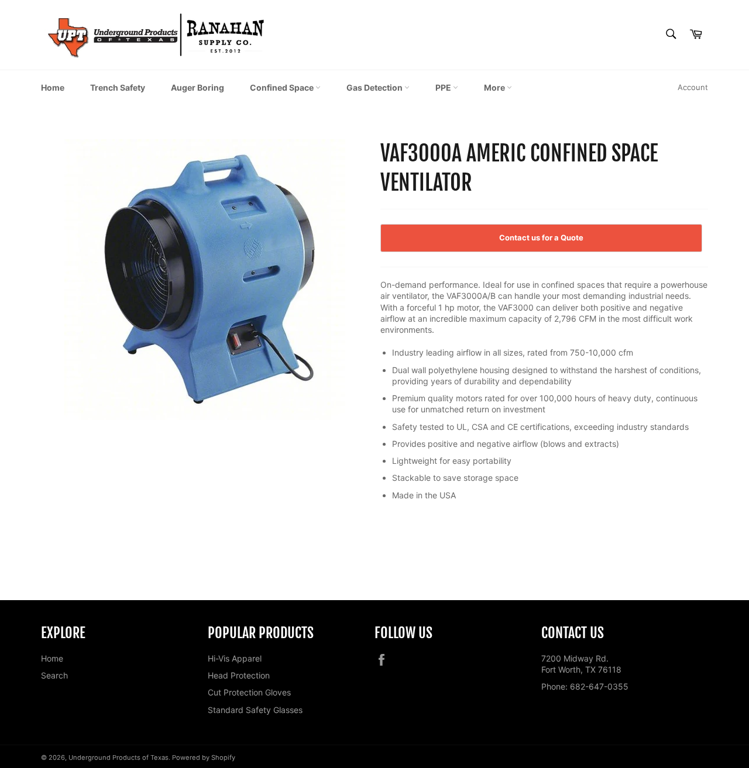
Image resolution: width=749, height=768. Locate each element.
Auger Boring (197, 87)
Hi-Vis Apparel (235, 658)
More (495, 87)
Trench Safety (117, 87)
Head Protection (239, 675)
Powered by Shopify (203, 757)
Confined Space (282, 87)
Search (54, 675)
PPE (444, 87)
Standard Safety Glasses (255, 710)
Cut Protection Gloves (249, 692)
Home (52, 87)
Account (693, 87)
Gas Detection (375, 87)
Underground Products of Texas (118, 757)
